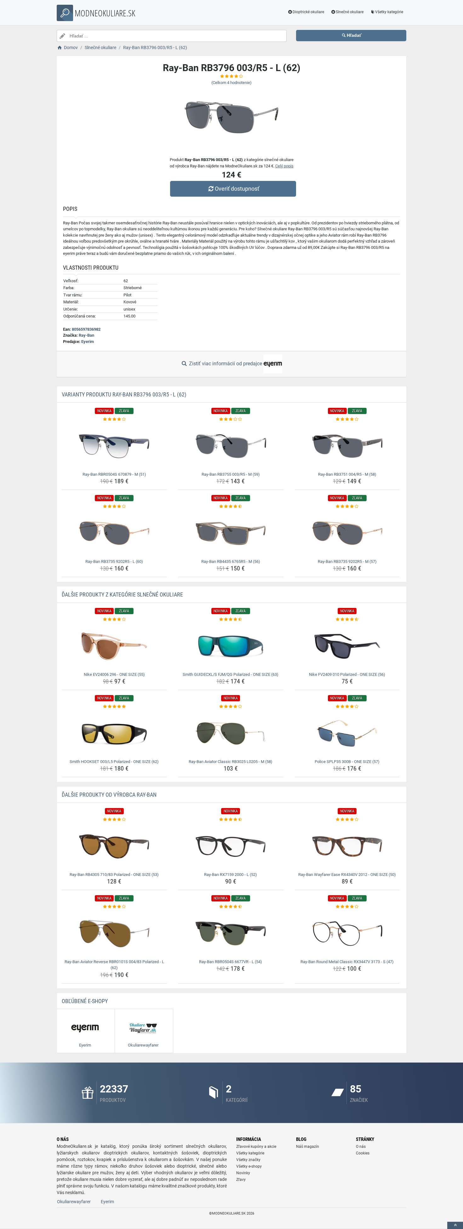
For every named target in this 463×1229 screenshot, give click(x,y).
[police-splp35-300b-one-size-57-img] (347, 733)
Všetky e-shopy (249, 1166)
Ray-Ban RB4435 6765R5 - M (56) (230, 561)
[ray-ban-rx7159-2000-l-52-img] (230, 846)
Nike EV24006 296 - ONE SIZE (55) (114, 674)
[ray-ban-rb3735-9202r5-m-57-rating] (347, 506)
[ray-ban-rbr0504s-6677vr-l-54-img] (230, 933)
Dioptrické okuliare (308, 12)
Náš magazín (307, 1146)
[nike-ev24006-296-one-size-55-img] (114, 646)
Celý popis (284, 166)
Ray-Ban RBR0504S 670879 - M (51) (114, 474)
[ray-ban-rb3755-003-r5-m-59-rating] (230, 419)
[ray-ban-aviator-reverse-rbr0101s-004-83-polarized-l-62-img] (114, 933)
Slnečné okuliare (349, 12)
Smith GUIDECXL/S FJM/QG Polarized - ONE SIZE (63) (230, 674)
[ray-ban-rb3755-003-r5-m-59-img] (230, 446)
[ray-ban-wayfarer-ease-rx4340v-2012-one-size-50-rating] (347, 820)
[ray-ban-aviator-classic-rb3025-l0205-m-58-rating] (230, 707)
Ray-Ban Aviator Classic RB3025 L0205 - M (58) (230, 761)
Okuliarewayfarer (74, 1201)
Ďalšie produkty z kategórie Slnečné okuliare (122, 594)
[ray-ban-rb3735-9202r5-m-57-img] (347, 533)
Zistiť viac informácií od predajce (225, 364)
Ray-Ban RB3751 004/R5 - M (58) (347, 474)
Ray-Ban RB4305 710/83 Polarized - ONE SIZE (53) (114, 874)
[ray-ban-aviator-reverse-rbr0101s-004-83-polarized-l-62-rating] (114, 907)
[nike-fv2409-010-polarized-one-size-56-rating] (347, 619)
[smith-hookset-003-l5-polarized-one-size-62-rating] (114, 707)
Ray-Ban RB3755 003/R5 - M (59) (231, 474)
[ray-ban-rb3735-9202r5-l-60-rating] (114, 506)
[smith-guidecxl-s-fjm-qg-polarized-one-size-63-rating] (230, 619)
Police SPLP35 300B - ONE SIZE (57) (347, 761)
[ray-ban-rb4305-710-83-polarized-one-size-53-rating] (114, 820)
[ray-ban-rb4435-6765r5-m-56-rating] (230, 506)
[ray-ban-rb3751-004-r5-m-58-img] (347, 446)
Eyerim (87, 341)
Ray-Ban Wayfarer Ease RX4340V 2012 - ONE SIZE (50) (347, 874)
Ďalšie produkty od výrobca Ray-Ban (109, 794)
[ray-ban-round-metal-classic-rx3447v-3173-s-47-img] (347, 933)
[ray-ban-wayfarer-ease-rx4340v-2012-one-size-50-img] (347, 846)
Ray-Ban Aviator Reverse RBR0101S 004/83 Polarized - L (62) (114, 964)
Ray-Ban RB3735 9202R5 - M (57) (347, 561)
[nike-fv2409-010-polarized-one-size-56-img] (347, 646)
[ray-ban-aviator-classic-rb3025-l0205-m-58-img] (230, 733)
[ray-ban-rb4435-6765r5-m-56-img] (230, 533)
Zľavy (241, 1179)
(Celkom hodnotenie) (231, 82)
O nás (361, 1146)
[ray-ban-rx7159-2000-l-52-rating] (230, 820)
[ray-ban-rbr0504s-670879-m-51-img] (114, 446)
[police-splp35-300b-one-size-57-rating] (347, 707)
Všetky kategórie (389, 12)
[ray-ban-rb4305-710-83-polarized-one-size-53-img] (114, 846)
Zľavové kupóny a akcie (256, 1146)
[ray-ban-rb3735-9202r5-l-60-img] (114, 533)
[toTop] (455, 1225)
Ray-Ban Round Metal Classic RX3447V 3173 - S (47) (347, 961)
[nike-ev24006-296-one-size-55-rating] (114, 619)
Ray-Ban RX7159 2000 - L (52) (230, 874)
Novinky (243, 1173)
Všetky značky (248, 1160)
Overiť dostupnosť (237, 188)
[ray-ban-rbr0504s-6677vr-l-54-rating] (230, 907)
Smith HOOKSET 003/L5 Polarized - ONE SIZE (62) (114, 761)
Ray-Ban (86, 335)
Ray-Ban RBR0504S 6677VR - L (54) (230, 961)
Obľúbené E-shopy (85, 1001)
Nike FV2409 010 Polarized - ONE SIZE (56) (347, 674)
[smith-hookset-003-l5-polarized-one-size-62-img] (114, 733)
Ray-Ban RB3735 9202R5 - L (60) (114, 561)
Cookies (362, 1153)
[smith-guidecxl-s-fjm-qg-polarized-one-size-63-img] (230, 646)
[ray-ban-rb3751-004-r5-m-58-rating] (347, 419)
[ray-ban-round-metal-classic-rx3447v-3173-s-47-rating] (347, 907)
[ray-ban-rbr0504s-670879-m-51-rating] (114, 419)
